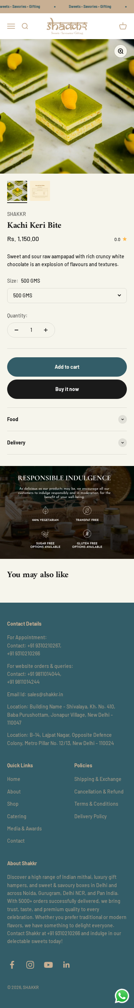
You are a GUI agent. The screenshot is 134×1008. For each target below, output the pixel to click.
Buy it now (67, 389)
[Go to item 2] (40, 192)
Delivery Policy (90, 816)
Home (13, 779)
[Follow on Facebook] (12, 965)
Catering (16, 816)
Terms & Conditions (96, 804)
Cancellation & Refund (99, 791)
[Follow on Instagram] (30, 965)
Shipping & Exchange (97, 779)
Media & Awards (24, 828)
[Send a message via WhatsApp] (122, 996)
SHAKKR (16, 214)
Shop (13, 804)
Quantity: (17, 315)
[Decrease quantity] (16, 330)
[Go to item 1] (17, 192)
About (14, 791)
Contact (16, 841)
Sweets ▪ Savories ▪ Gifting (86, 6)
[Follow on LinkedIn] (66, 965)
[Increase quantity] (46, 330)
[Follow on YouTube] (48, 965)
